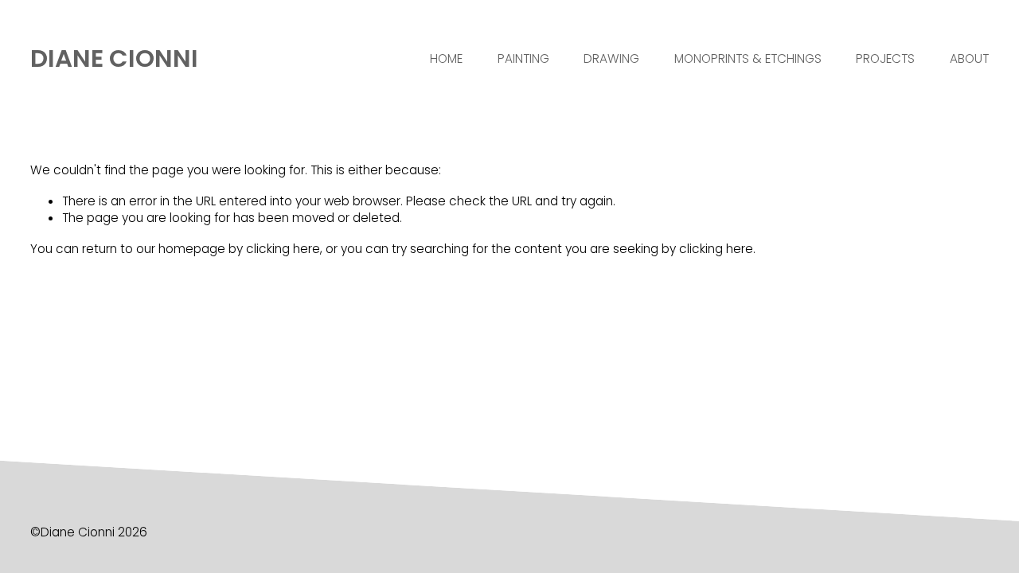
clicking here (283, 248)
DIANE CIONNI (114, 58)
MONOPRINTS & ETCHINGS (748, 58)
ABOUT (969, 58)
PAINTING (523, 58)
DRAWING (611, 58)
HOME (446, 58)
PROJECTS (885, 58)
